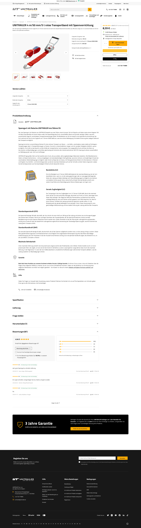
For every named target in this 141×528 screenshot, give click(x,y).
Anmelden (122, 458)
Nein (97, 371)
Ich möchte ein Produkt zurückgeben (73, 493)
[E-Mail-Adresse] (120, 9)
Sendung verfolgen (68, 487)
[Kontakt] (26, 481)
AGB (88, 490)
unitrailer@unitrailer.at (20, 500)
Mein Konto (126, 3)
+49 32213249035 (26, 290)
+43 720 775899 (112, 9)
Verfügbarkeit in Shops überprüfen (113, 38)
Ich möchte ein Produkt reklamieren (72, 490)
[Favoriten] (124, 9)
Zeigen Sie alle (54, 403)
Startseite (15, 22)
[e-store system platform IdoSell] (127, 524)
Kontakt (110, 3)
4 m (84, 36)
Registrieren (67, 500)
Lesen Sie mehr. (84, 464)
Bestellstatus (67, 484)
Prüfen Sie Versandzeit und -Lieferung (114, 36)
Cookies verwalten (91, 499)
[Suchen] (90, 9)
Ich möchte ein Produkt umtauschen (73, 496)
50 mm (84, 39)
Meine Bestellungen (71, 479)
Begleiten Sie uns (20, 458)
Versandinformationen (92, 487)
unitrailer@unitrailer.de (43, 290)
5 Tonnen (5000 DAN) (92, 41)
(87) (122, 25)
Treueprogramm (117, 3)
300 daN (84, 43)
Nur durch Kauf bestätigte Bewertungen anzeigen (29, 352)
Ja (92, 371)
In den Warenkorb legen (119, 43)
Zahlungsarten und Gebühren (94, 496)
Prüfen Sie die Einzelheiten (80, 429)
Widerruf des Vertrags (92, 493)
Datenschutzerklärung (92, 484)
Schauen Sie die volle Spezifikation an (81, 48)
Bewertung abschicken (22, 348)
